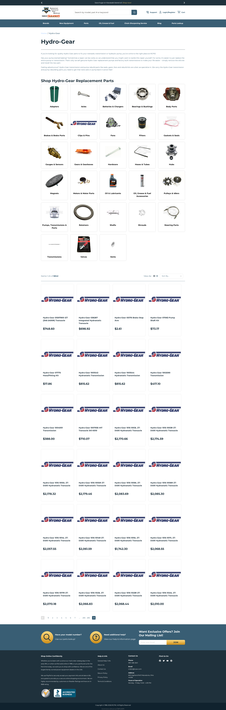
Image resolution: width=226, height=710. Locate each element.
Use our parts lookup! (65, 639)
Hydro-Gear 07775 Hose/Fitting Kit (52, 374)
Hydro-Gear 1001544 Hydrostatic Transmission (127, 374)
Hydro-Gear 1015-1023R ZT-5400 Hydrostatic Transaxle (128, 594)
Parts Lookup (177, 23)
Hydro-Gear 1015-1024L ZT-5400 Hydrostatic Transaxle (164, 594)
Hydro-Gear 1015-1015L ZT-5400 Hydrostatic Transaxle (128, 539)
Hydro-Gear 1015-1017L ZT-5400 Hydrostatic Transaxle (164, 539)
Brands (46, 23)
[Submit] (134, 12)
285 (84, 618)
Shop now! (127, 3)
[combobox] (105, 12)
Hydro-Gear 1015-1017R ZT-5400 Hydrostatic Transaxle (56, 594)
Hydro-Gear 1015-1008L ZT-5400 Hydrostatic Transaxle (128, 484)
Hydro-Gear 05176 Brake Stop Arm (129, 319)
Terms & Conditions (104, 681)
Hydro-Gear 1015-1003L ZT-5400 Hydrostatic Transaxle (128, 429)
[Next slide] (184, 2)
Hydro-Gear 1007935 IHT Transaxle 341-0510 (90, 429)
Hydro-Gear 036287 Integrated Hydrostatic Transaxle (90, 320)
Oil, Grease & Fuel (106, 23)
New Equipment (66, 23)
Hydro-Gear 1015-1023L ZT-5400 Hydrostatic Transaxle (92, 594)
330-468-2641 (133, 663)
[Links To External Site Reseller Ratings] (46, 693)
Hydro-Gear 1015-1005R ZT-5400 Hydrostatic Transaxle (92, 484)
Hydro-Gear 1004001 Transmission (53, 429)
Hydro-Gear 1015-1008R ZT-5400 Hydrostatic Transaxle (164, 484)
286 (88, 618)
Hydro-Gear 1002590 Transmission (160, 374)
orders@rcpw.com (135, 669)
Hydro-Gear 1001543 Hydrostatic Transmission (91, 374)
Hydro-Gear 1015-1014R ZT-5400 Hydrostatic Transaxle (92, 539)
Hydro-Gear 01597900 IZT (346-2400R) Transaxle (55, 319)
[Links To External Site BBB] (65, 693)
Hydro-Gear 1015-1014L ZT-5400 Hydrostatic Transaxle (56, 539)
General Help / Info (104, 661)
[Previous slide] (41, 2)
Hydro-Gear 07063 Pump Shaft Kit (162, 319)
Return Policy (102, 673)
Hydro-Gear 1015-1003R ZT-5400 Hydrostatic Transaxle (164, 429)
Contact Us (102, 669)
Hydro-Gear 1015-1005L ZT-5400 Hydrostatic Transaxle (56, 484)
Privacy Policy (103, 677)
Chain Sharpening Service (135, 23)
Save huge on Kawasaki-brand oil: (113, 3)
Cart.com (120, 709)
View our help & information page (120, 639)
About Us (101, 665)
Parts (86, 23)
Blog (159, 23)
